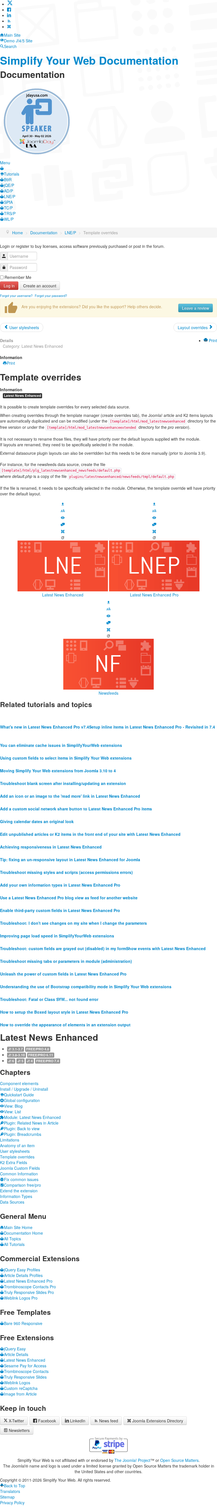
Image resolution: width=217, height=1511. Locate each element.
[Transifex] (63, 510)
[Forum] (63, 524)
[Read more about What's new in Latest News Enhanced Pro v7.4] (44, 715)
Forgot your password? (51, 295)
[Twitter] (10, 4)
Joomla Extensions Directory (157, 1420)
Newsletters (19, 1430)
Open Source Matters (179, 1460)
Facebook (47, 1420)
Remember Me (18, 277)
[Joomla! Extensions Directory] (9, 26)
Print (212, 340)
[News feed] (9, 21)
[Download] (63, 503)
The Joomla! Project (132, 1460)
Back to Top (14, 1485)
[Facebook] (9, 9)
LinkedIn (77, 1420)
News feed (108, 1420)
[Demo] (63, 517)
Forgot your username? (16, 295)
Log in (9, 285)
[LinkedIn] (9, 15)
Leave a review (195, 308)
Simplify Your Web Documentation (89, 60)
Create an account (39, 285)
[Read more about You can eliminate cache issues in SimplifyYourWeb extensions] (61, 734)
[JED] (63, 531)
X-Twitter (16, 1420)
